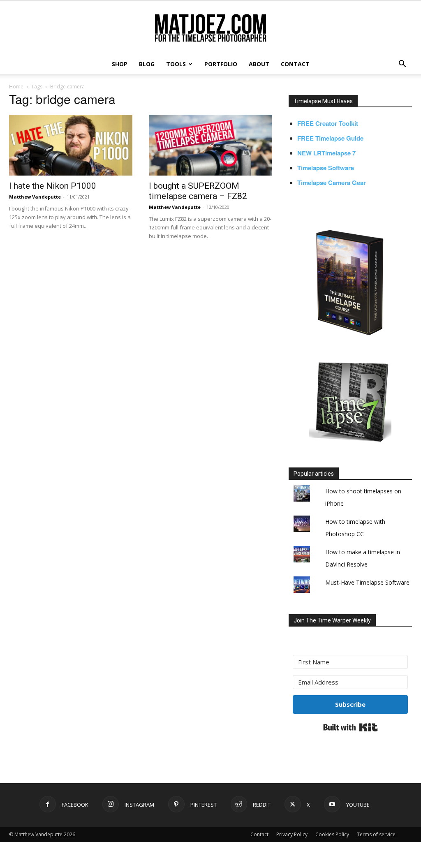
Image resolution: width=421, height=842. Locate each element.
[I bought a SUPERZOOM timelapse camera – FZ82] (210, 145)
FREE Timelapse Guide (330, 138)
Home (16, 86)
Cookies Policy (332, 834)
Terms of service (376, 834)
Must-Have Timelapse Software (367, 582)
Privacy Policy (292, 834)
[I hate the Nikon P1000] (70, 145)
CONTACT (295, 64)
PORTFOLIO (220, 64)
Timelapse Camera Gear (331, 182)
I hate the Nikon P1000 (52, 186)
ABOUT (259, 64)
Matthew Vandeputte (35, 197)
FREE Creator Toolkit (327, 123)
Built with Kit (350, 727)
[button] (402, 65)
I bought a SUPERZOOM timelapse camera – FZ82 (198, 191)
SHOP (119, 64)
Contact (259, 834)
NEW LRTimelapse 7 (326, 152)
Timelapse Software (325, 167)
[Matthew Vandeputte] (210, 28)
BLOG (147, 64)
